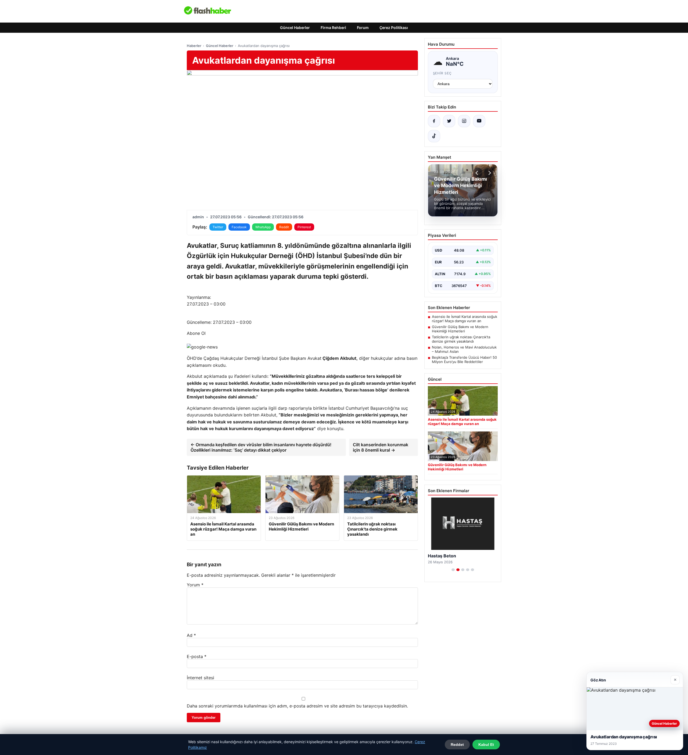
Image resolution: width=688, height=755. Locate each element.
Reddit (284, 227)
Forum (363, 27)
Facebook (239, 227)
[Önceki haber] (477, 172)
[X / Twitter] (449, 121)
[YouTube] (479, 121)
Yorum (195, 584)
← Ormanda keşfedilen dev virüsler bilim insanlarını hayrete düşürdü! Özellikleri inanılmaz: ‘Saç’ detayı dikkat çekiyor (261, 447)
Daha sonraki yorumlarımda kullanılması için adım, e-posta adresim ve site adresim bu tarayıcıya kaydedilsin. (297, 706)
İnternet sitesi (200, 677)
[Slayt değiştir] (453, 569)
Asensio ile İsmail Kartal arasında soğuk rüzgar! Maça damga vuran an (464, 318)
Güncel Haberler (295, 27)
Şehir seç (442, 73)
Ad (191, 635)
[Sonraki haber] (488, 172)
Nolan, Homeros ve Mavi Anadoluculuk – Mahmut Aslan (464, 349)
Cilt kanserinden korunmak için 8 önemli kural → (380, 447)
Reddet (457, 744)
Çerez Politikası (393, 27)
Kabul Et (486, 744)
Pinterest (304, 227)
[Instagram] (464, 121)
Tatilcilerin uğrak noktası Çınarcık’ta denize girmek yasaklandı (461, 339)
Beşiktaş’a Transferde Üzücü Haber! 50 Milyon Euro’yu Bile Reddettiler (464, 359)
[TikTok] (434, 136)
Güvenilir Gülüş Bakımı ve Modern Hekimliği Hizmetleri (460, 329)
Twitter (218, 227)
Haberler (194, 45)
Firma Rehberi (333, 27)
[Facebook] (434, 121)
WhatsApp (263, 227)
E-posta (196, 656)
